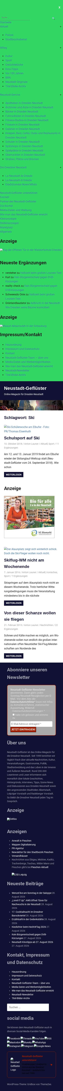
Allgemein (6, 231)
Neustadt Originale (16, 81)
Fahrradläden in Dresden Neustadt (25, 116)
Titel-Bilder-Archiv (15, 86)
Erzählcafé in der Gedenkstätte (28, 919)
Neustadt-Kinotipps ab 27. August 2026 (32, 942)
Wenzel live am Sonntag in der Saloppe (31, 893)
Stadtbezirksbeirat (16, 39)
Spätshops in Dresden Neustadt (24, 146)
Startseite (5, 22)
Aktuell (4, 26)
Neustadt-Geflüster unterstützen (18, 192)
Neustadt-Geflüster (25, 388)
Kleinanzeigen (8, 218)
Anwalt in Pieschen (21, 840)
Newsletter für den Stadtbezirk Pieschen (32, 852)
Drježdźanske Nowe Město (21, 184)
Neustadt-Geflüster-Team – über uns (26, 357)
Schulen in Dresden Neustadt (22, 141)
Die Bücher (6, 205)
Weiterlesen (14, 474)
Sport (8, 60)
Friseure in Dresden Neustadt (22, 124)
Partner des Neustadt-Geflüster (18, 201)
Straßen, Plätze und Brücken (22, 159)
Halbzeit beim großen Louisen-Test (40, 272)
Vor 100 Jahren (14, 73)
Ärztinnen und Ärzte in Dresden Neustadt (29, 107)
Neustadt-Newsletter (17, 370)
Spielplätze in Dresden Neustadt (24, 150)
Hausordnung (13, 344)
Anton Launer (31, 443)
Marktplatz (6, 227)
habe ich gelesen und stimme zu (30, 716)
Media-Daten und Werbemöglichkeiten (27, 361)
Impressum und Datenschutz (22, 349)
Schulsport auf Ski (22, 438)
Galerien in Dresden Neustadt (22, 129)
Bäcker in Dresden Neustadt (21, 111)
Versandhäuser (20, 856)
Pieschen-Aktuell (39, 867)
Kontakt (4, 197)
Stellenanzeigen (9, 223)
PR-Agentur (18, 848)
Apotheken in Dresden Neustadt (24, 103)
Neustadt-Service (10, 94)
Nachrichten (46, 625)
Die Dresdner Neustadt (13, 167)
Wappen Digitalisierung (24, 844)
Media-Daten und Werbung (16, 210)
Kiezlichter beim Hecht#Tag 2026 (29, 927)
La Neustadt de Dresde (18, 175)
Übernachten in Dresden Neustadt (25, 154)
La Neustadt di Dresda (18, 180)
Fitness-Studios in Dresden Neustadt (26, 120)
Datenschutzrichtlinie (22, 701)
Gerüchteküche (14, 64)
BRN (8, 77)
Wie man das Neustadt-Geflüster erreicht (24, 214)
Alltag (3, 47)
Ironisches (51, 572)
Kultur (8, 56)
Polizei (9, 35)
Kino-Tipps (11, 69)
